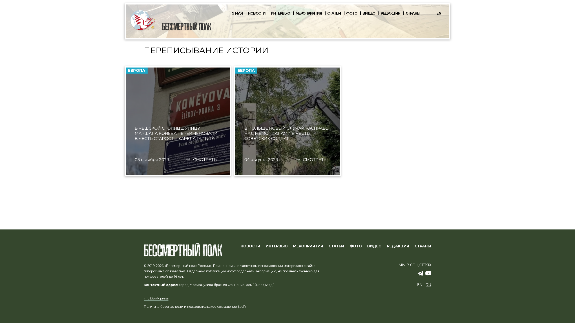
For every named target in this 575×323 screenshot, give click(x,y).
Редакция (390, 13)
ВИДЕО (374, 246)
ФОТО (355, 246)
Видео (369, 13)
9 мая (237, 13)
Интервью (280, 13)
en (438, 13)
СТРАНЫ (423, 246)
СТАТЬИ (336, 246)
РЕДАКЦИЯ (398, 246)
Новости (256, 13)
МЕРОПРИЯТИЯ (308, 246)
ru (428, 285)
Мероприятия (309, 13)
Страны (413, 13)
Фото (351, 13)
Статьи (334, 13)
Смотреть (205, 160)
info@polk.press (156, 298)
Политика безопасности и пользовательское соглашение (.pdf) (195, 307)
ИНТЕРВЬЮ (277, 246)
